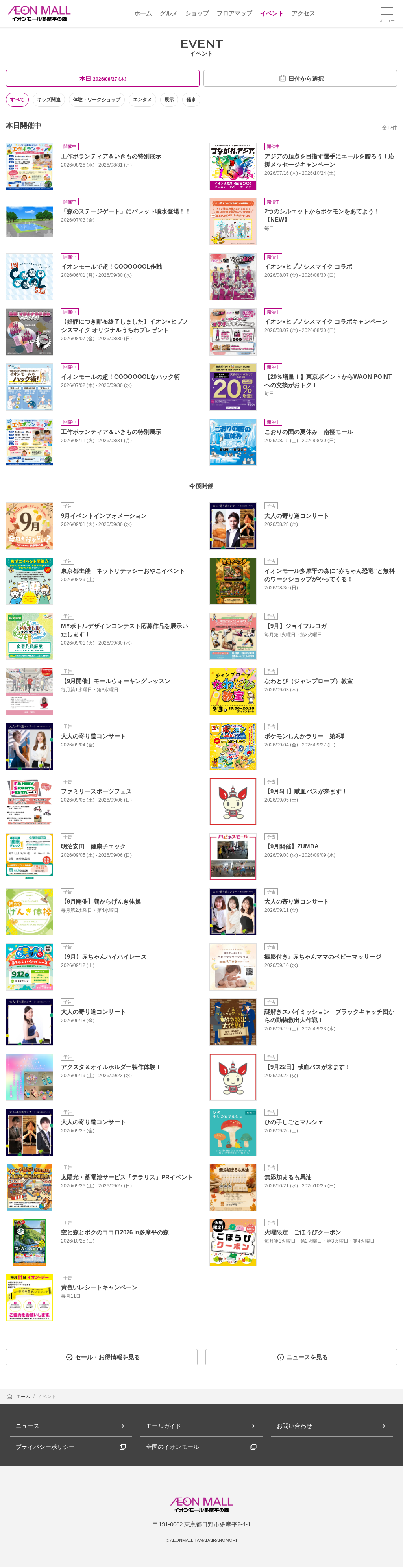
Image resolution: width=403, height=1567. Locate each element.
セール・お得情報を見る (107, 1357)
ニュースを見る (307, 1357)
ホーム (23, 1396)
